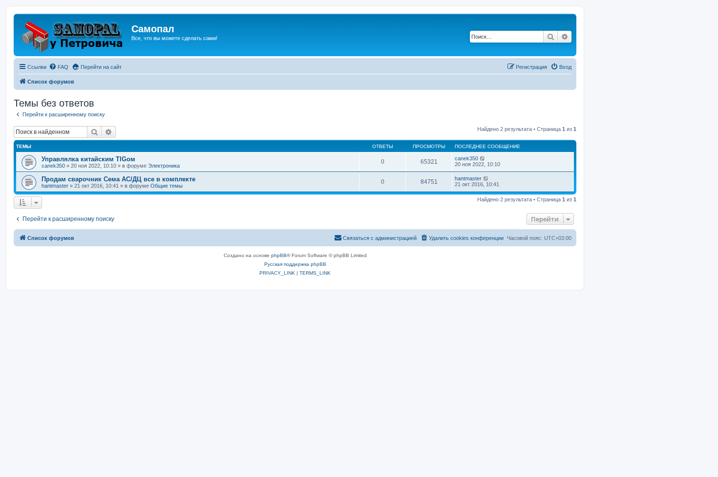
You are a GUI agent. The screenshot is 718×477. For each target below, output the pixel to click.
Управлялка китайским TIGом (88, 159)
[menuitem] (58, 67)
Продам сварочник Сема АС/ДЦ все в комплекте (118, 179)
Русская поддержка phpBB (295, 264)
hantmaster (55, 186)
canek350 (53, 166)
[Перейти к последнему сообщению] (483, 158)
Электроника (164, 166)
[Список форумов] (73, 35)
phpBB (279, 255)
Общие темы (166, 186)
